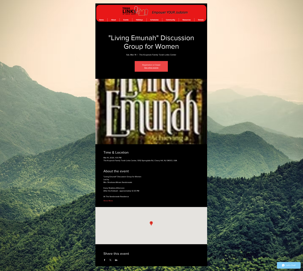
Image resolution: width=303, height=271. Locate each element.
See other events (151, 68)
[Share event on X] (110, 260)
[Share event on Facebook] (104, 260)
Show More (108, 201)
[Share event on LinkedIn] (116, 260)
